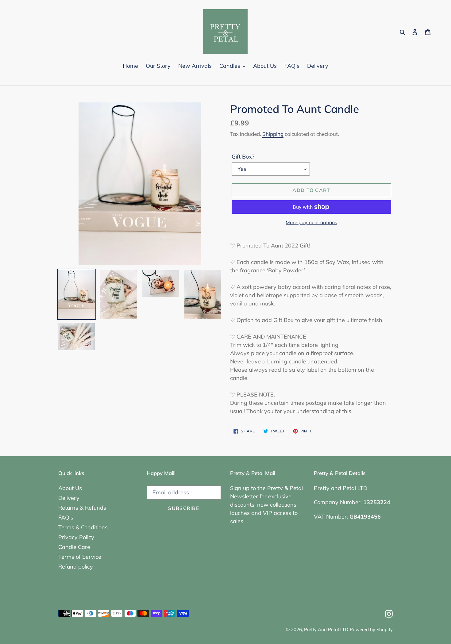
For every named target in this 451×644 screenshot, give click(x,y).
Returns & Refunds (82, 507)
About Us (70, 488)
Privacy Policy (76, 537)
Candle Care (74, 546)
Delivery (68, 497)
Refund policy (75, 566)
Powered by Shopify (371, 629)
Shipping (272, 134)
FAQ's (65, 517)
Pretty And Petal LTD (326, 629)
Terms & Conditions (83, 527)
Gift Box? (243, 156)
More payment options (311, 222)
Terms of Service (79, 556)
